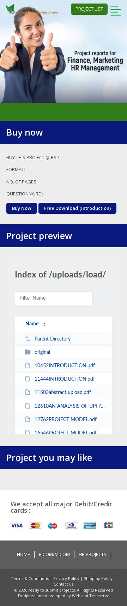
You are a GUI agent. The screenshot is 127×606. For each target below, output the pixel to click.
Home (23, 554)
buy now (21, 208)
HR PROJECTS (93, 554)
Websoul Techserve (90, 595)
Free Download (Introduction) (77, 208)
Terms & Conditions (30, 578)
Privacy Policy (66, 578)
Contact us (63, 584)
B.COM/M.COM (54, 554)
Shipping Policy (99, 578)
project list (89, 9)
